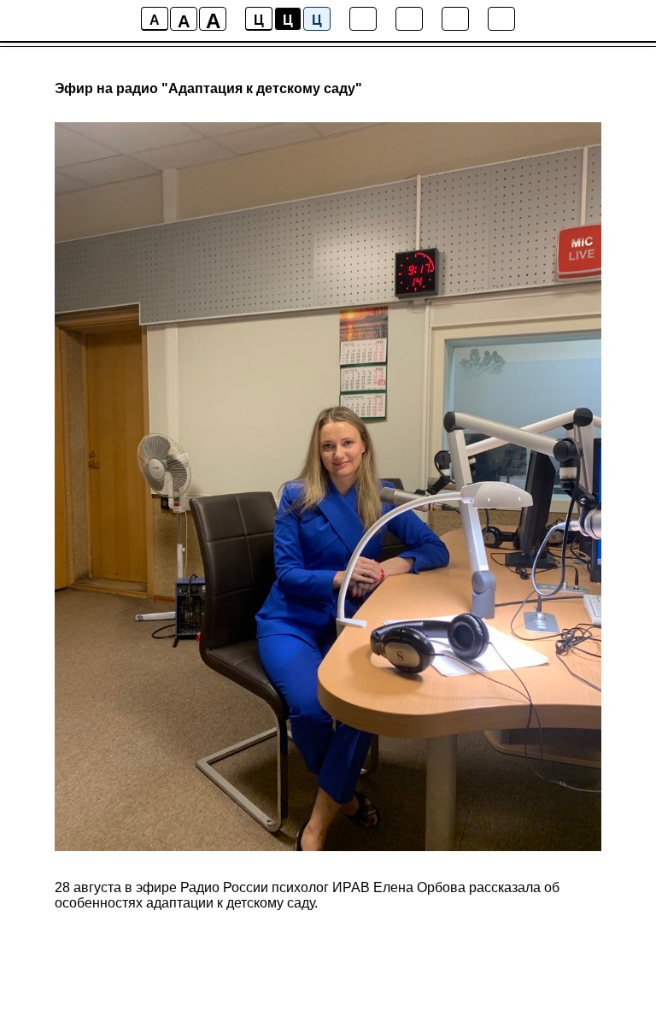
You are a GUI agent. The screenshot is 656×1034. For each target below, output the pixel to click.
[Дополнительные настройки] (455, 19)
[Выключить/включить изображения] (363, 19)
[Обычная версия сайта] (501, 19)
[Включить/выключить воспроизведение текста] (409, 19)
